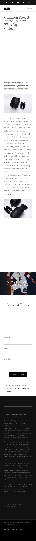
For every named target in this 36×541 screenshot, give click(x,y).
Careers (21, 504)
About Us (7, 504)
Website (7, 359)
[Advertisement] (18, 59)
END (9, 194)
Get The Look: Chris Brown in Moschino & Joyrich (18, 283)
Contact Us (16, 506)
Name (7, 338)
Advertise (15, 504)
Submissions (8, 506)
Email (6, 348)
